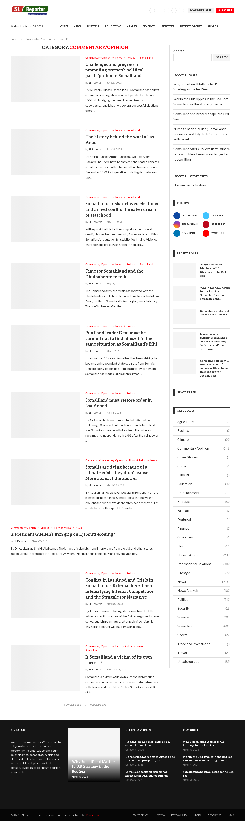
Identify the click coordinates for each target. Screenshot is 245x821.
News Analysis (203, 590)
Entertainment (191, 26)
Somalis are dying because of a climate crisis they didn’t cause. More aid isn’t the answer (117, 473)
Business (203, 431)
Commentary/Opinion (38, 39)
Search (178, 51)
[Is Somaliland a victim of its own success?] (45, 668)
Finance (149, 26)
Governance (203, 537)
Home (64, 26)
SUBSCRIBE (225, 10)
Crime (203, 466)
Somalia (203, 617)
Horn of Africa (203, 555)
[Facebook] (152, 10)
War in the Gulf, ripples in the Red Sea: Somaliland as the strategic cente (215, 293)
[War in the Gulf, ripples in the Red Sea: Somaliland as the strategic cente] (184, 293)
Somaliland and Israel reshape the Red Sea (214, 312)
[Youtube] (181, 10)
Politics (93, 26)
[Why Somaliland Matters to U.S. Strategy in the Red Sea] (184, 270)
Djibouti (203, 475)
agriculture (203, 422)
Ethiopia (203, 502)
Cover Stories (203, 457)
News (77, 26)
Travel (203, 653)
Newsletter (214, 814)
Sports (212, 26)
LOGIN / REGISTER (201, 10)
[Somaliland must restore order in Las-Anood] (45, 415)
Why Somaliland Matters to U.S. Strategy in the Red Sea (213, 270)
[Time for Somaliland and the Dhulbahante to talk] (45, 286)
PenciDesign (93, 815)
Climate (203, 440)
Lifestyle (167, 26)
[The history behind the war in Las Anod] (45, 152)
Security (203, 608)
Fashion (203, 511)
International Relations (203, 564)
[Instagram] (166, 10)
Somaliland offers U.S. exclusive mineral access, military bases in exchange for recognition (201, 154)
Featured (203, 519)
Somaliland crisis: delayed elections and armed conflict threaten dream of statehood (121, 209)
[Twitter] (159, 10)
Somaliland (203, 626)
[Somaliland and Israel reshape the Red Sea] (184, 316)
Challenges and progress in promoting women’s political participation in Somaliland (114, 70)
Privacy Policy (179, 814)
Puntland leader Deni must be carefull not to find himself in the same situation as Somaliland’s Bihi (121, 338)
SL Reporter (95, 82)
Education (113, 26)
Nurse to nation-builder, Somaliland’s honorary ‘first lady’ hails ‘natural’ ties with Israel (200, 134)
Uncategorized (203, 662)
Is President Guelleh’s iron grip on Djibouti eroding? (63, 534)
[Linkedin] (174, 10)
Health (131, 26)
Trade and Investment (203, 644)
